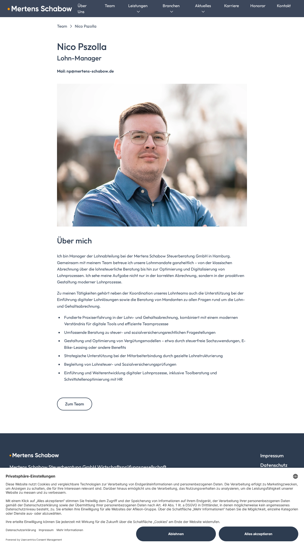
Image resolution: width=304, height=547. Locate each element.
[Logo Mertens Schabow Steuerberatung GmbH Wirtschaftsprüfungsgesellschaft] (40, 8)
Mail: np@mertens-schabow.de (85, 71)
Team (62, 26)
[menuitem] (110, 5)
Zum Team (74, 403)
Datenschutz (273, 465)
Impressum (272, 455)
